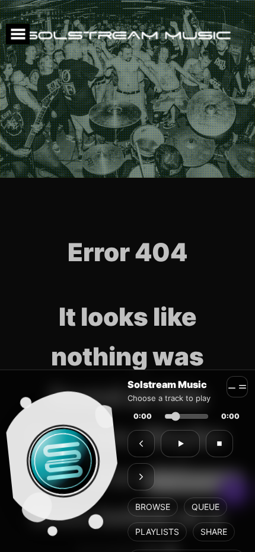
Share (213, 532)
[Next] (141, 476)
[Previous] (141, 443)
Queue (205, 507)
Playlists (157, 532)
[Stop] (219, 443)
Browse (152, 507)
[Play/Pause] (180, 443)
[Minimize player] (237, 386)
